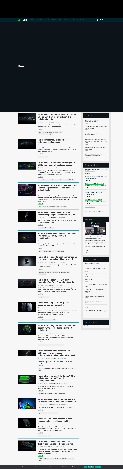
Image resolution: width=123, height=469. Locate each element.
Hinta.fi (67, 20)
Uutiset (31, 20)
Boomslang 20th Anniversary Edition (52, 345)
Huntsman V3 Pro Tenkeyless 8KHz (46, 393)
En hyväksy (90, 466)
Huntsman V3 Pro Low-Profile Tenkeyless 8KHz (49, 132)
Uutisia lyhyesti (90, 116)
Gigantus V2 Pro (42, 319)
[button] (98, 20)
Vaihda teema (81, 20)
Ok (85, 466)
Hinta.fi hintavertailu (88, 326)
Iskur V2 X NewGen (56, 368)
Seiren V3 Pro (45, 227)
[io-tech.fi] (22, 20)
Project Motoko (71, 368)
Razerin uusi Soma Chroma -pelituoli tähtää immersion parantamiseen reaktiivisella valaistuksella (57, 187)
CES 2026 (40, 368)
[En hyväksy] (121, 467)
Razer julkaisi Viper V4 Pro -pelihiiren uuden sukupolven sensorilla (55, 304)
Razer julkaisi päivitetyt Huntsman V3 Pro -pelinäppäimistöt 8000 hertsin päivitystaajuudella (57, 378)
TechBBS (54, 20)
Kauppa (73, 20)
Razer (61, 132)
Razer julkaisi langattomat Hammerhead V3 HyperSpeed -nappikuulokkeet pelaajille (57, 258)
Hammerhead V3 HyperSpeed (45, 272)
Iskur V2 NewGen (47, 368)
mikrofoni (52, 227)
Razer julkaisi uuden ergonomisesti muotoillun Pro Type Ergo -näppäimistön (56, 281)
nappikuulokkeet (42, 274)
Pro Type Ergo (42, 297)
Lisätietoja (98, 466)
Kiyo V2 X (45, 413)
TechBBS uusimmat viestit (93, 259)
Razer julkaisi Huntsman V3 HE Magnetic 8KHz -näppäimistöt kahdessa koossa (56, 163)
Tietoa (60, 20)
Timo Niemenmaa (53, 217)
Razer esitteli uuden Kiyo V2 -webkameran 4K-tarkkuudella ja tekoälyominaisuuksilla (57, 400)
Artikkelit (39, 20)
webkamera (54, 413)
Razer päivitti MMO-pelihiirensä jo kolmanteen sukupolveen (53, 141)
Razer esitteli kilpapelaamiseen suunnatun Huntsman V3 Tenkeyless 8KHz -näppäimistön (57, 235)
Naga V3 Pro (41, 156)
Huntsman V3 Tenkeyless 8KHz (45, 251)
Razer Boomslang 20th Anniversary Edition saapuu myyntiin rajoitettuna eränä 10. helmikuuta (57, 327)
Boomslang (41, 345)
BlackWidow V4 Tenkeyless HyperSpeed (47, 458)
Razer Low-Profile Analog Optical (46, 134)
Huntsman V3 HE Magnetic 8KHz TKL (63, 179)
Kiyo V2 (40, 413)
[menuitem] (32, 20)
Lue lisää (40, 129)
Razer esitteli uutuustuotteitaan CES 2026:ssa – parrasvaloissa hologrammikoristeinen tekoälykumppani (56, 353)
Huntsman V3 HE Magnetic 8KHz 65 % (46, 179)
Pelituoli (40, 206)
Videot (47, 20)
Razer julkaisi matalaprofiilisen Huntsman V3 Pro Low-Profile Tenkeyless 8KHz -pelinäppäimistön (57, 116)
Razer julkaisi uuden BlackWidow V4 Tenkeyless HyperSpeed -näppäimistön (55, 442)
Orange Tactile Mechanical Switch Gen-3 (65, 458)
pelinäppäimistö (60, 251)
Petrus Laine (52, 122)
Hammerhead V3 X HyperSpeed (59, 272)
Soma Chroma (63, 206)
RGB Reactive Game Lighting (49, 206)
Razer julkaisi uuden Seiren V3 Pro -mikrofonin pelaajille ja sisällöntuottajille (56, 213)
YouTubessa (94, 240)
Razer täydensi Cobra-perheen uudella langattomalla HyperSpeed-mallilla (55, 420)
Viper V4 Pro (53, 319)
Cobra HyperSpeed (43, 435)
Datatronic (92, 165)
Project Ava (64, 368)
